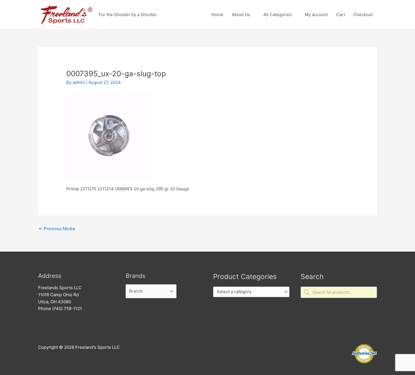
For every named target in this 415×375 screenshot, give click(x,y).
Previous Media (57, 228)
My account (316, 14)
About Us (241, 14)
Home (217, 14)
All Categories (277, 14)
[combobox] (251, 292)
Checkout (363, 14)
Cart (340, 14)
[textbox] (249, 292)
